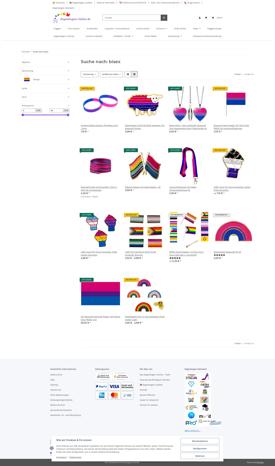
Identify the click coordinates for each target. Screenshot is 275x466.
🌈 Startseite (59, 2)
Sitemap (54, 384)
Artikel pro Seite (110, 74)
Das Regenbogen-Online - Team (155, 374)
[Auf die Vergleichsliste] (108, 89)
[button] (200, 18)
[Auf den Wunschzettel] (115, 89)
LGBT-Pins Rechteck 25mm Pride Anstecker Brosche (140, 253)
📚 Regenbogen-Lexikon (80, 2)
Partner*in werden (149, 405)
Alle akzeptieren (200, 441)
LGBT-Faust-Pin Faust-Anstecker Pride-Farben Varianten (99, 253)
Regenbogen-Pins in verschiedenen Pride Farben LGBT (145, 318)
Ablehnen (200, 456)
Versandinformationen (61, 410)
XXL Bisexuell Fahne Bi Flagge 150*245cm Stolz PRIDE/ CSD (100, 318)
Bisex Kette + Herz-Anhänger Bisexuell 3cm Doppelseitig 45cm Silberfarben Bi (188, 127)
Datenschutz (75, 457)
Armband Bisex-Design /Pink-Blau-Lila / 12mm (99, 127)
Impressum (61, 457)
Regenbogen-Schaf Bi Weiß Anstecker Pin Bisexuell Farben (145, 127)
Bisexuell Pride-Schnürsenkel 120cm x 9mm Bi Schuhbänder (99, 188)
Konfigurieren (200, 448)
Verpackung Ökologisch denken (155, 379)
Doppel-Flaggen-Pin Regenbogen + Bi (143, 187)
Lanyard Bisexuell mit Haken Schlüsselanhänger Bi (183, 188)
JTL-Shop (260, 462)
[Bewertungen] (175, 258)
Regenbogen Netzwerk (63, 8)
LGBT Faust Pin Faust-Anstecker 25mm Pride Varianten (232, 188)
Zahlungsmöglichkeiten (61, 400)
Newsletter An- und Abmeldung (65, 415)
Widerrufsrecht (57, 405)
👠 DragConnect (192, 2)
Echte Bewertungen (59, 395)
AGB (52, 379)
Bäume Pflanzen (147, 395)
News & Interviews (106, 2)
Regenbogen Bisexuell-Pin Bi (227, 252)
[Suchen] (164, 18)
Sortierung (88, 74)
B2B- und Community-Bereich (165, 2)
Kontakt (143, 389)
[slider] (22, 115)
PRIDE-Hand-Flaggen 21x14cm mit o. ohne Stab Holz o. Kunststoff (186, 253)
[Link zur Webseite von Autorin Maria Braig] (204, 399)
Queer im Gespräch (149, 400)
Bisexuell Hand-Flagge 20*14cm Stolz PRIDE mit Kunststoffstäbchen (231, 127)
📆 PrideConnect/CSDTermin (133, 2)
